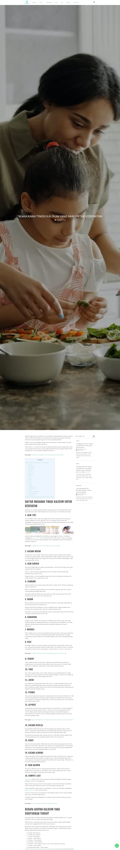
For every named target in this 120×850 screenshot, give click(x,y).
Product (41, 2)
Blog (62, 2)
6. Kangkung (30, 473)
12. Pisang (29, 484)
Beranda (34, 2)
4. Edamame (30, 470)
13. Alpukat (30, 486)
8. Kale (29, 477)
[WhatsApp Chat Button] (117, 846)
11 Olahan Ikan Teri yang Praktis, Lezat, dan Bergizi (45, 546)
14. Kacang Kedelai (31, 488)
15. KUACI (29, 489)
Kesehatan (78, 485)
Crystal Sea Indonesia (82, 449)
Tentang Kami (49, 2)
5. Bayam (29, 471)
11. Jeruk (29, 482)
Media (56, 2)
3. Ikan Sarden (30, 468)
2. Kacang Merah (31, 466)
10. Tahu (29, 480)
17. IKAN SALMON (31, 493)
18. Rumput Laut (31, 495)
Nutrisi (77, 441)
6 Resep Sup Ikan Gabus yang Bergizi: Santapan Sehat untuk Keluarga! (84, 468)
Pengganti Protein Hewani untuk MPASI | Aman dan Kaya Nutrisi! (84, 445)
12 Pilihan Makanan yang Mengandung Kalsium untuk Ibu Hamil (48, 653)
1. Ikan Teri (29, 464)
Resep (77, 463)
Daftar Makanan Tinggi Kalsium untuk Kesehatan (37, 462)
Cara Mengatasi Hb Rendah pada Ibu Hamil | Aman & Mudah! (84, 490)
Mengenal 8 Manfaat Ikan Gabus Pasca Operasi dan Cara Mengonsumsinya (52, 720)
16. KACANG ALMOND (33, 491)
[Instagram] (94, 436)
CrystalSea (80, 472)
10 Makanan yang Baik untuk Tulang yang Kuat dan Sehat (47, 455)
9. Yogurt (29, 479)
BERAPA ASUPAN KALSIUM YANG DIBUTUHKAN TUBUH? (40, 497)
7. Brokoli (29, 475)
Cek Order (68, 2)
